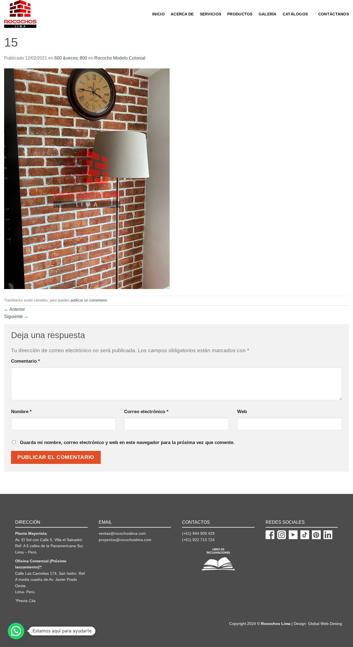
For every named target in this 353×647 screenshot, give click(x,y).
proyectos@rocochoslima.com (125, 540)
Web (242, 411)
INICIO (158, 14)
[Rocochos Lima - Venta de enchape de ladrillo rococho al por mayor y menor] (27, 14)
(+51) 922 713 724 (198, 540)
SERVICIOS (210, 14)
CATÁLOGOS (295, 14)
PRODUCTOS (240, 14)
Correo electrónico (146, 411)
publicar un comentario (89, 300)
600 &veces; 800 (70, 58)
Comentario (25, 361)
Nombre (21, 411)
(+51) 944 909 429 (198, 533)
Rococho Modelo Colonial (119, 58)
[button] (16, 631)
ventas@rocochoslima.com (122, 533)
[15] (87, 178)
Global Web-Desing (325, 623)
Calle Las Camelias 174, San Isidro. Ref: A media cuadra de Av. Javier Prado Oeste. (50, 579)
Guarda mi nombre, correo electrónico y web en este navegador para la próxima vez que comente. (127, 442)
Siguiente (16, 316)
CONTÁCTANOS (333, 14)
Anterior (14, 309)
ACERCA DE (182, 14)
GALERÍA (268, 14)
